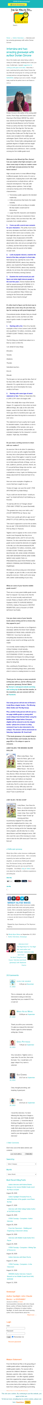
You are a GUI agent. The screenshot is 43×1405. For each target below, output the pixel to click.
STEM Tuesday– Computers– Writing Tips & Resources (21, 1249)
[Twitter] (28, 5)
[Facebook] (30, 5)
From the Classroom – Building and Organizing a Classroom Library (19, 1229)
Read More (20, 1402)
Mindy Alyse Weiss (19, 902)
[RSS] (34, 5)
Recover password (14, 1342)
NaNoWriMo (9, 78)
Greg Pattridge (23, 1042)
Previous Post (23, 944)
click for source (24, 981)
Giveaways (23, 937)
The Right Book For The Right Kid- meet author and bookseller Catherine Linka (26, 949)
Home (8, 38)
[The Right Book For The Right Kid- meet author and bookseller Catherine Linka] (11, 952)
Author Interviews (18, 38)
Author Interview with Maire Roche (19, 1257)
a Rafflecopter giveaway (14, 849)
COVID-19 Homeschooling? (21, 1)
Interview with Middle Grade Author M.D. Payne (21, 1239)
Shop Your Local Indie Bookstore (17, 1391)
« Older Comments (12, 1143)
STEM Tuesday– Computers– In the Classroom (19, 1265)
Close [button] (27, 1402)
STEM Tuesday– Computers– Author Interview (20, 1220)
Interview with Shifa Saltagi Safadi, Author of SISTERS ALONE (21, 1210)
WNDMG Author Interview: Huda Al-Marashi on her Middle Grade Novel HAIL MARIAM (20, 1276)
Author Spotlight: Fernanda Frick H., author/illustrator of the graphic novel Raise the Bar (21, 1199)
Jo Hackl (20, 1302)
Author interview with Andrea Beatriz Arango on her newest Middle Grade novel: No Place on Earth (21, 1187)
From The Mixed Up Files (21, 15)
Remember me (19, 1337)
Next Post (21, 955)
